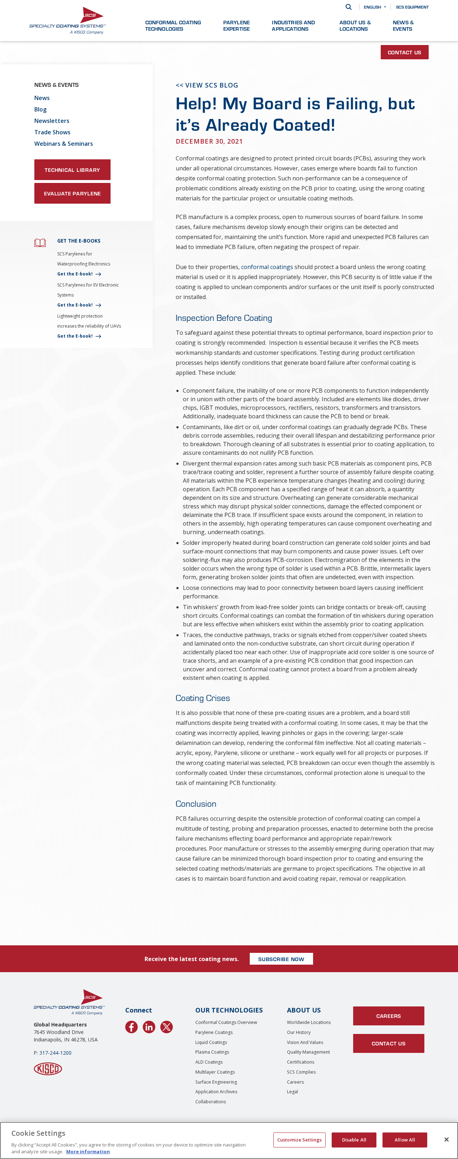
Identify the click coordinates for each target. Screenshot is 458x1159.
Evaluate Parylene (72, 193)
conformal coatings (267, 267)
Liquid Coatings (211, 1042)
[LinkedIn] (149, 1026)
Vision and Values (305, 1042)
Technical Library (72, 169)
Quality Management (308, 1052)
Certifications (300, 1062)
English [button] (372, 7)
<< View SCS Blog (207, 85)
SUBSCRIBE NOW (281, 958)
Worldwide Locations (309, 1022)
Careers (295, 1082)
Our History (299, 1032)
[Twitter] (166, 1026)
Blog (40, 109)
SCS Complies (301, 1072)
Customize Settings (299, 1139)
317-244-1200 (55, 1052)
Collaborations (210, 1102)
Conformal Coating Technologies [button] (173, 25)
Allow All (405, 1139)
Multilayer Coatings (215, 1072)
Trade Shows (52, 132)
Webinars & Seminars (63, 144)
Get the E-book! (75, 274)
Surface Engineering (216, 1082)
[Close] (446, 1140)
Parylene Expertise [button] (236, 25)
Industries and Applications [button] (293, 25)
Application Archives (216, 1092)
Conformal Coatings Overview (226, 1022)
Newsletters (51, 121)
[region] (229, 1140)
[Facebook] (131, 1026)
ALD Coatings (209, 1062)
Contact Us (405, 52)
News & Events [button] (403, 25)
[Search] (349, 7)
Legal (292, 1092)
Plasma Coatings (212, 1052)
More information (88, 1151)
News (42, 98)
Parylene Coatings (214, 1032)
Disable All (354, 1139)
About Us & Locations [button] (355, 25)
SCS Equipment (412, 7)
